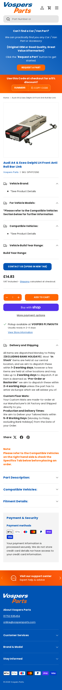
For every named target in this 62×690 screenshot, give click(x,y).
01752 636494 (11, 616)
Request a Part (31, 67)
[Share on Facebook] (21, 437)
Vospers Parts (11, 172)
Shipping (24, 281)
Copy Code (41, 87)
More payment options (31, 315)
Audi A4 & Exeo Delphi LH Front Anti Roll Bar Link (34, 97)
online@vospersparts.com (19, 622)
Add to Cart (42, 297)
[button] (49, 7)
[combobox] (31, 19)
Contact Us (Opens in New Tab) (27, 266)
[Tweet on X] (15, 437)
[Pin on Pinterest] (28, 437)
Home (6, 97)
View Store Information (20, 332)
